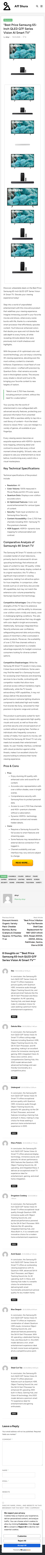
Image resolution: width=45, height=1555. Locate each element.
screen (36, 879)
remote (29, 879)
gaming (4, 879)
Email (5, 1481)
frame (35, 876)
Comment (7, 1439)
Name (5, 1470)
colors (20, 876)
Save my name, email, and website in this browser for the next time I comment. (22, 1507)
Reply (14, 1017)
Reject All (22, 1541)
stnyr (7, 37)
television (30, 882)
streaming (20, 882)
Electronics (8, 20)
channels (12, 876)
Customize (22, 1536)
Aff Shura (21, 6)
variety (39, 882)
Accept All (22, 1545)
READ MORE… (22, 863)
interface (12, 879)
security (4, 882)
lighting (21, 879)
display (28, 876)
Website (6, 1492)
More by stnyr (20, 899)
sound (11, 882)
